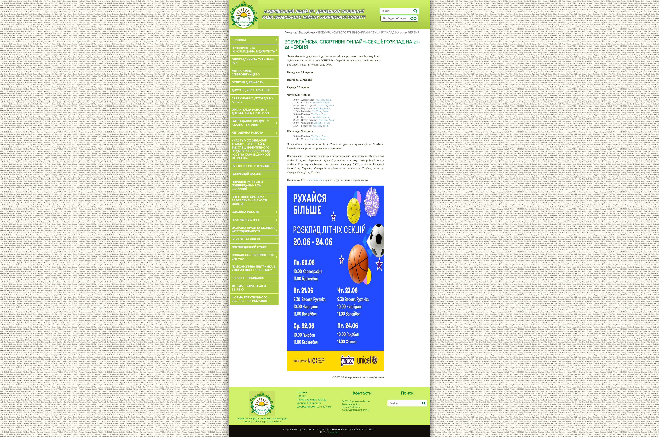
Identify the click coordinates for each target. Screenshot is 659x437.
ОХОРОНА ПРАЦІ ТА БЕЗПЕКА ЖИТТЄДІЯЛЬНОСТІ (253, 229)
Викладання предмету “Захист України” (250, 123)
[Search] (415, 11)
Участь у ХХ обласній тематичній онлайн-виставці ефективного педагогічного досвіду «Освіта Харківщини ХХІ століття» (251, 149)
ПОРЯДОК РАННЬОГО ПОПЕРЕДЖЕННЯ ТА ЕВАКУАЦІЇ (247, 185)
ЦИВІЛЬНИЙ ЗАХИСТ (247, 174)
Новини (301, 395)
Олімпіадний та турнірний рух (253, 61)
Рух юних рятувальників (252, 166)
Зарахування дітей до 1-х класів (252, 100)
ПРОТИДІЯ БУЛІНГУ (246, 219)
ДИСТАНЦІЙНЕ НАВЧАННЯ (251, 90)
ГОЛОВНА (239, 40)
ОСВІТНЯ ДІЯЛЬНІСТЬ (247, 82)
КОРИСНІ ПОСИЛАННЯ (248, 278)
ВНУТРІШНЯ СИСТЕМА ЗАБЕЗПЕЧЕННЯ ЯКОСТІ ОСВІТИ (249, 200)
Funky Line (333, 432)
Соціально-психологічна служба (253, 256)
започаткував (316, 180)
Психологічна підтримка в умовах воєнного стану (254, 268)
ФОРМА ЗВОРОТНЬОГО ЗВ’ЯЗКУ (249, 287)
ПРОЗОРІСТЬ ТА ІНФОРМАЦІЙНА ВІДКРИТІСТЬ (253, 49)
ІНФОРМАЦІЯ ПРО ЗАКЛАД (311, 399)
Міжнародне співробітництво (246, 72)
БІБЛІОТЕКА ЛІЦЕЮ (246, 239)
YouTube (319, 100)
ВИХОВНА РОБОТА (245, 212)
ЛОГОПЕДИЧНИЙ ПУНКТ (249, 247)
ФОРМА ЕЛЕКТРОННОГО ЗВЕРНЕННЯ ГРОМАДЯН (249, 299)
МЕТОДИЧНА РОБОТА (247, 132)
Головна (302, 392)
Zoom (328, 100)
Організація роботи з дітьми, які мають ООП (250, 111)
